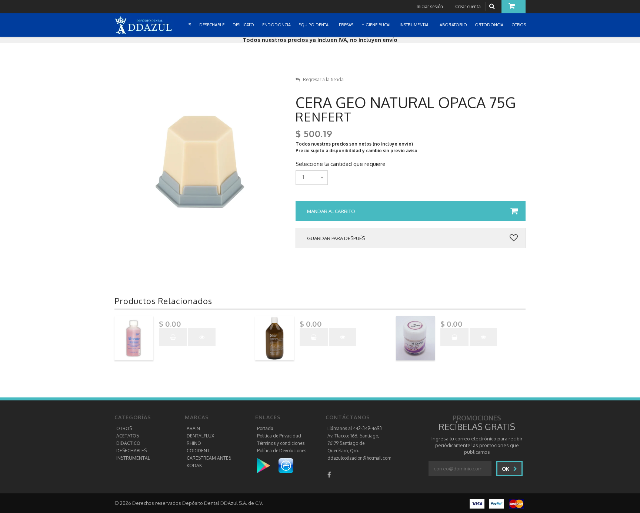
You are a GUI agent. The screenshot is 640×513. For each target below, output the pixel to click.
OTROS (124, 428)
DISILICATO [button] (244, 24)
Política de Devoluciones (281, 450)
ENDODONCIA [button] (277, 24)
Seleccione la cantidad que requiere (341, 164)
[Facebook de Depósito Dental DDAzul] (329, 475)
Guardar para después (336, 238)
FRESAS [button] (346, 24)
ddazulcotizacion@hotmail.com (359, 458)
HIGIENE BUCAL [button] (377, 24)
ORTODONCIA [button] (489, 24)
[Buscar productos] (493, 6)
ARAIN (193, 428)
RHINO (194, 443)
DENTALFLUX (200, 436)
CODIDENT (198, 450)
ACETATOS (127, 436)
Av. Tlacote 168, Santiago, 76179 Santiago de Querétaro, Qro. (353, 443)
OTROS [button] (519, 24)
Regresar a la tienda (323, 79)
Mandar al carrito (331, 211)
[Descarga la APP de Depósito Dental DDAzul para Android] (267, 465)
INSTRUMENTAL (133, 458)
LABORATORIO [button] (452, 24)
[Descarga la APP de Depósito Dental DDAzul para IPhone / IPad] (286, 465)
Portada (265, 428)
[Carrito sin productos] (513, 6)
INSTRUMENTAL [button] (415, 24)
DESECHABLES (131, 450)
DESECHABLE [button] (212, 24)
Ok (506, 469)
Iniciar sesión (430, 6)
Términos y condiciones (280, 443)
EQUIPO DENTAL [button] (315, 24)
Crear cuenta (468, 6)
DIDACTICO (128, 443)
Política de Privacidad (279, 436)
